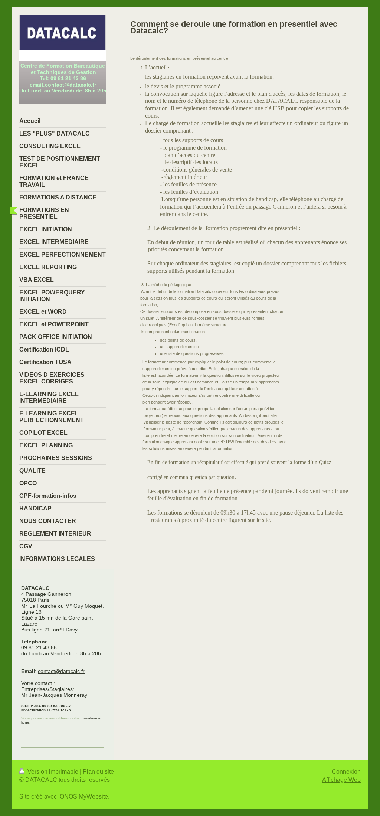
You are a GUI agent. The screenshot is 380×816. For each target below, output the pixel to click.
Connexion (346, 771)
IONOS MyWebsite (83, 796)
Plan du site (98, 771)
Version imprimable (53, 771)
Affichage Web (341, 780)
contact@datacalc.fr (61, 671)
